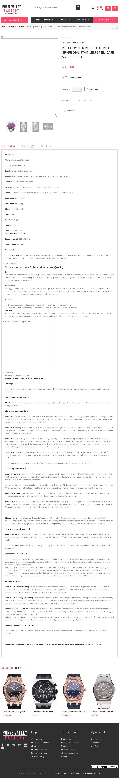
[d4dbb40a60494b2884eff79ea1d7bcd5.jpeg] (29, 77)
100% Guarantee (40, 749)
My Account (97, 739)
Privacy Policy (69, 749)
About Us (67, 739)
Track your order (40, 753)
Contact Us (67, 746)
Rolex (21, 26)
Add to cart (95, 89)
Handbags (49, 20)
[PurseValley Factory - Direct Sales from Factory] (11, 9)
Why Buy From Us (70, 742)
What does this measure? (15, 233)
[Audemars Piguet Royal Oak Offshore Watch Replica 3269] (44, 691)
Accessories (82, 20)
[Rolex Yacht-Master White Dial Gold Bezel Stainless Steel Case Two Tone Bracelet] (116, 27)
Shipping (37, 746)
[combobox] (55, 7)
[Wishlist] (108, 8)
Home (37, 20)
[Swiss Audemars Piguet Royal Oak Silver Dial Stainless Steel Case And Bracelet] (104, 691)
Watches (65, 20)
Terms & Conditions (71, 753)
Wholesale (97, 742)
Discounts (38, 739)
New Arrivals (105, 20)
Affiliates (96, 746)
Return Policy (39, 756)
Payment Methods (41, 742)
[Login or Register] (115, 8)
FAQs (65, 756)
